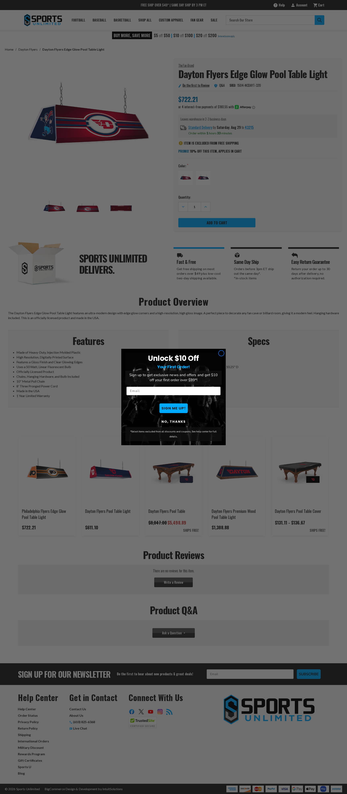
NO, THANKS (173, 421)
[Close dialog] (221, 353)
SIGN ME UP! (173, 408)
